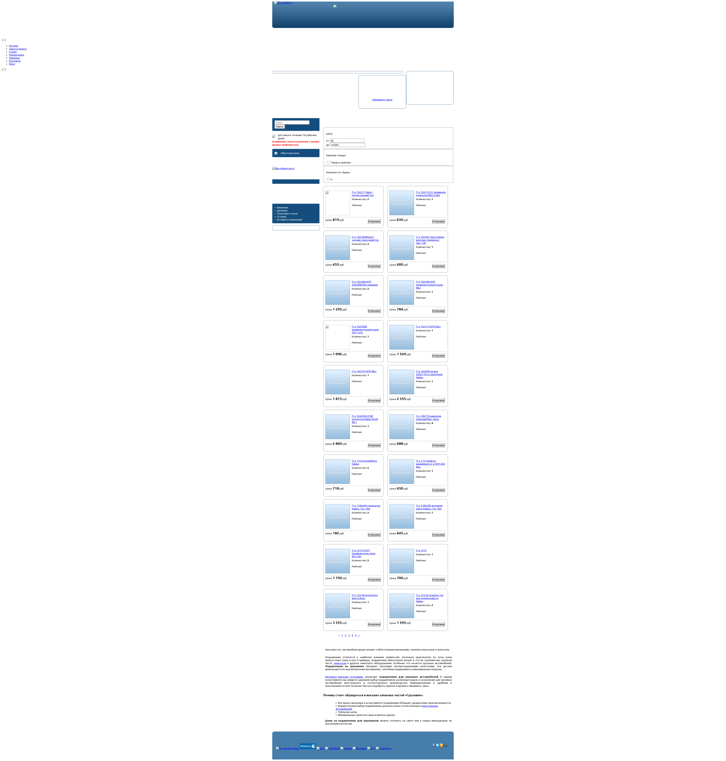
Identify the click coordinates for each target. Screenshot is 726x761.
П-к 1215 (421, 550)
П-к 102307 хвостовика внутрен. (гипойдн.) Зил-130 (430, 239)
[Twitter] (438, 745)
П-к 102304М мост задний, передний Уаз (365, 238)
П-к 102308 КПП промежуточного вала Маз (429, 284)
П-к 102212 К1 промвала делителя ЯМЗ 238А (431, 194)
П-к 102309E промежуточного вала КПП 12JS (365, 329)
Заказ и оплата (321, 33)
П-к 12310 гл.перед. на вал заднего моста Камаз (429, 598)
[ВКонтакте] (434, 745)
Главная (330, 110)
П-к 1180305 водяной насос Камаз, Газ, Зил (429, 507)
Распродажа (375, 33)
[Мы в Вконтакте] (283, 168)
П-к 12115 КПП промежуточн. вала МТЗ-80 (363, 553)
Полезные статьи (287, 213)
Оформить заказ (382, 99)
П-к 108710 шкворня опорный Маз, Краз (428, 418)
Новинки (403, 33)
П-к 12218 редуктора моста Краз (365, 597)
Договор (282, 210)
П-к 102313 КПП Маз (428, 326)
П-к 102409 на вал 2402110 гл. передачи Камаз (429, 374)
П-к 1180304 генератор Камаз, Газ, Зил (366, 507)
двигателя (340, 663)
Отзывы (281, 216)
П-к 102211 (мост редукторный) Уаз (363, 194)
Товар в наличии (340, 162)
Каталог (292, 33)
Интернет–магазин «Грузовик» (344, 676)
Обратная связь (289, 153)
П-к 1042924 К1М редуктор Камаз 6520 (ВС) (365, 419)
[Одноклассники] (442, 745)
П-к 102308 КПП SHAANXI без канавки (365, 283)
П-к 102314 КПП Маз (364, 371)
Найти (279, 126)
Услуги (348, 33)
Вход (454, 33)
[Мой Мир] (446, 745)
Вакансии (282, 207)
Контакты (429, 33)
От (328, 140)
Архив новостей (284, 189)
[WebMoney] (307, 748)
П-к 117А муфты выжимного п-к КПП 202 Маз (430, 463)
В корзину (374, 221)
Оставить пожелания (289, 219)
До (328, 144)
